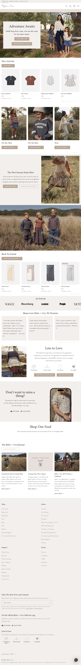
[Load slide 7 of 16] (68, 101)
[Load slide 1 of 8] (71, 294)
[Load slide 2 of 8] (72, 294)
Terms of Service (38, 608)
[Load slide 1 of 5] (74, 309)
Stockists (44, 519)
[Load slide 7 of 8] (78, 294)
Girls (3, 519)
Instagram (44, 555)
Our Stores (44, 515)
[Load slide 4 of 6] (76, 152)
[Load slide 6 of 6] (79, 152)
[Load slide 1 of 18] (59, 342)
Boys (3, 522)
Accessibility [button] (5, 662)
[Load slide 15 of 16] (78, 101)
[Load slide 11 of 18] (71, 342)
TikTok (43, 559)
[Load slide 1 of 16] (61, 101)
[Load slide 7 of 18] (66, 342)
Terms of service (40, 662)
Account (4, 555)
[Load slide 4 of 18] (62, 342)
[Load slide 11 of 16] (73, 101)
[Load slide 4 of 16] (65, 101)
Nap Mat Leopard (65, 286)
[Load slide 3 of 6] (75, 152)
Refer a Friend (6, 569)
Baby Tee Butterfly (6, 94)
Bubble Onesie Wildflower (47, 94)
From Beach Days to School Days (12, 474)
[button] (78, 6)
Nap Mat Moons (45, 286)
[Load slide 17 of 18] (78, 342)
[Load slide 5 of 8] (75, 294)
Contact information (60, 662)
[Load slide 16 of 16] (79, 101)
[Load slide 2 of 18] (60, 342)
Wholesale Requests (47, 525)
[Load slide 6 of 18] (65, 342)
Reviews (43, 552)
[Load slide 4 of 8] (74, 294)
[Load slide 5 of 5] (79, 309)
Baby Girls (5, 512)
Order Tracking (6, 559)
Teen (3, 525)
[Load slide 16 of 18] (76, 342)
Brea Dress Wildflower (66, 94)
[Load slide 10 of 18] (69, 342)
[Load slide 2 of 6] (74, 152)
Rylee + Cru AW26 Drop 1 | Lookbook (63, 475)
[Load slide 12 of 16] (74, 101)
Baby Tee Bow (24, 94)
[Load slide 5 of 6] (78, 152)
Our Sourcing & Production (49, 536)
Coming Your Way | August (37, 474)
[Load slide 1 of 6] (73, 152)
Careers (43, 542)
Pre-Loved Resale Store (9, 536)
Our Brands (45, 512)
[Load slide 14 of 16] (76, 101)
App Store (15, 411)
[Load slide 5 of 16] (66, 101)
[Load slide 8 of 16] (69, 101)
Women (4, 529)
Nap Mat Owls (5, 286)
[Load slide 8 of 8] (79, 294)
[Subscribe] (49, 602)
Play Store (26, 411)
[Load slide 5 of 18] (63, 342)
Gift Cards (5, 509)
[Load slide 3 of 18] (61, 342)
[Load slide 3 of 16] (63, 101)
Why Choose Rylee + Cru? (49, 522)
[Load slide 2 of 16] (62, 101)
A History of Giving (47, 529)
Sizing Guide (5, 575)
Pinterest (44, 565)
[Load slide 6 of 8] (76, 294)
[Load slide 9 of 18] (68, 342)
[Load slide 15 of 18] (75, 342)
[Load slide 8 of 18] (67, 342)
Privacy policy (31, 662)
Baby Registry (45, 539)
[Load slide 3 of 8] (73, 294)
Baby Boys (5, 515)
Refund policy (23, 662)
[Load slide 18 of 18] (79, 342)
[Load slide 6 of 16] (67, 101)
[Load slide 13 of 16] (75, 101)
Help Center (5, 552)
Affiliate (4, 565)
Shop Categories (7, 532)
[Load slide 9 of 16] (71, 101)
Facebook (44, 562)
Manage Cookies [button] (13, 662)
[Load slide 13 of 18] (73, 342)
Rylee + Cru (10, 660)
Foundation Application (48, 532)
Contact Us (5, 579)
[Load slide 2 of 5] (75, 309)
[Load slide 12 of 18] (72, 342)
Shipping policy (49, 662)
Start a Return (6, 562)
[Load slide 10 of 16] (72, 101)
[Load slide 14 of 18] (74, 342)
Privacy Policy (29, 608)
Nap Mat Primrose (25, 286)
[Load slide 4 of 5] (78, 309)
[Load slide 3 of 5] (76, 309)
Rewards (4, 572)
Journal (43, 509)
